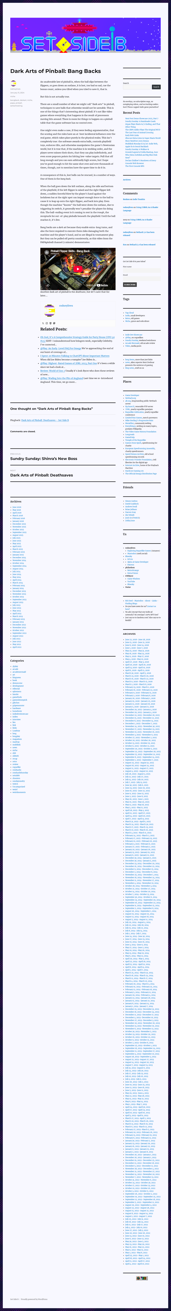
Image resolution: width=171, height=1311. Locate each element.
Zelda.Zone (130, 521)
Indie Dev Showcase (133, 335)
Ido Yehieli (129, 515)
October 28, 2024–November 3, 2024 (141, 886)
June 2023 (17, 608)
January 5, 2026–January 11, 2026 (139, 707)
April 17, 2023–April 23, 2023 (137, 1110)
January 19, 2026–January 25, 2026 (140, 701)
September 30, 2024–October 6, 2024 (141, 897)
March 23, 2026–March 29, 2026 (139, 676)
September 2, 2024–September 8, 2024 (142, 908)
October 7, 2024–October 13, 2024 (139, 894)
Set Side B (14, 1299)
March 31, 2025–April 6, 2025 (138, 821)
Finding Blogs (131, 603)
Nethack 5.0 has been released (142, 245)
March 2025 (18, 549)
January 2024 (18, 588)
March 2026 (18, 515)
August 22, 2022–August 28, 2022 (139, 1208)
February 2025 (19, 552)
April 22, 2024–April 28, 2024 (138, 961)
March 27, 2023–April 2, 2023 (138, 1118)
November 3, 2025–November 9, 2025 (141, 735)
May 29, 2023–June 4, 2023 (137, 1093)
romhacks (17, 770)
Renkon (126, 199)
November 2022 (19, 627)
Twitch (136, 518)
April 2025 (17, 546)
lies (14, 722)
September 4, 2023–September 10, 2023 (142, 1054)
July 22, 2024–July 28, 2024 (137, 925)
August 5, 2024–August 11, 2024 (139, 919)
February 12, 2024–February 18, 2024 (141, 989)
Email (125, 275)
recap (15, 759)
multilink (16, 745)
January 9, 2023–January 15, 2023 (139, 1149)
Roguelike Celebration (134, 412)
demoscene (17, 683)
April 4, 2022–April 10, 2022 (137, 1264)
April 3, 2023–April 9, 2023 (136, 1115)
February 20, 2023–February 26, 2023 (141, 1132)
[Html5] (50, 323)
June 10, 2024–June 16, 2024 (137, 942)
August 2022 (18, 636)
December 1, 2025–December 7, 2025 (141, 723)
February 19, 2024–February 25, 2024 (141, 987)
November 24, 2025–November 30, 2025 (142, 726)
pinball (19, 103)
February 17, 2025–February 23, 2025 (141, 838)
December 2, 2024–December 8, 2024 (141, 872)
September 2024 (19, 566)
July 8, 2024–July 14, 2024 (136, 931)
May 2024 (17, 577)
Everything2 (130, 426)
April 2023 (17, 613)
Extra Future (132, 573)
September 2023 (19, 599)
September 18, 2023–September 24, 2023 (142, 1048)
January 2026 (18, 521)
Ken (125, 245)
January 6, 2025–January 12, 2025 (139, 855)
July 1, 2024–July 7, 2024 (135, 933)
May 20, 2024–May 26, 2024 (137, 950)
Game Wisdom (133, 579)
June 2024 (17, 574)
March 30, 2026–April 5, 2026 (138, 673)
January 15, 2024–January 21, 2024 (140, 1001)
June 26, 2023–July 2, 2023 (136, 1082)
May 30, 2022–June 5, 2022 (137, 1241)
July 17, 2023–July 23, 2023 (136, 1073)
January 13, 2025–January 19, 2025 (140, 852)
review (15, 764)
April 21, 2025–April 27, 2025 (137, 813)
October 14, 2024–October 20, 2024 (140, 891)
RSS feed (129, 601)
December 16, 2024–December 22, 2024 (142, 866)
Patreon (130, 565)
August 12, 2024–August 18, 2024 (139, 917)
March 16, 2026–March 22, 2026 (139, 679)
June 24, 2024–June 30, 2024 (137, 936)
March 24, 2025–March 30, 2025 (139, 824)
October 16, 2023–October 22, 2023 (140, 1037)
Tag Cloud (129, 313)
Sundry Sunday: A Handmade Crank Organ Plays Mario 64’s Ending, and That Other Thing (142, 124)
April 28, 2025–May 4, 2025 (137, 810)
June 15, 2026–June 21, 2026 (137, 642)
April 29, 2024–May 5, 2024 (137, 959)
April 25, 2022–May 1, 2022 (137, 1255)
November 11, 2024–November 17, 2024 (142, 880)
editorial (16, 689)
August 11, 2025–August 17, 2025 (139, 768)
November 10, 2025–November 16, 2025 (142, 732)
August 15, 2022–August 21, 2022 (139, 1211)
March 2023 (18, 616)
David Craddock (132, 504)
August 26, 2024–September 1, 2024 (140, 911)
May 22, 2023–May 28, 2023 (137, 1096)
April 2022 (17, 647)
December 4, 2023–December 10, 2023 (141, 1017)
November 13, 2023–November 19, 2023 (142, 1026)
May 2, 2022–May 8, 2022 (136, 1253)
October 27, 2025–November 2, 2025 (141, 737)
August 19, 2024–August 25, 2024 (139, 914)
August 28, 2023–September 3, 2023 (140, 1057)
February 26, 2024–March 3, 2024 (139, 984)
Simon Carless (131, 501)
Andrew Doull (131, 507)
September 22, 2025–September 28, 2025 (143, 751)
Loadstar (16, 731)
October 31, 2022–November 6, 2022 (140, 1180)
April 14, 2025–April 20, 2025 (137, 816)
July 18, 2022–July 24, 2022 (136, 1222)
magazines (17, 739)
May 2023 (17, 611)
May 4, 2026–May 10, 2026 (136, 659)
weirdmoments (19, 792)
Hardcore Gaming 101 (134, 471)
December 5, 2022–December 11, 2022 (141, 1166)
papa (12, 103)
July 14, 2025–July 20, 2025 (136, 779)
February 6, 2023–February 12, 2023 (140, 1138)
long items (129, 359)
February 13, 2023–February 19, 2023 (141, 1135)
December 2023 (19, 591)
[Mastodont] (54, 323)
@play (15, 666)
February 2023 (19, 619)
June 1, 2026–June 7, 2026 (136, 648)
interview (17, 719)
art (14, 675)
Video (127, 346)
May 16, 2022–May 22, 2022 (137, 1247)
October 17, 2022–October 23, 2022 (140, 1185)
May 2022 (17, 644)
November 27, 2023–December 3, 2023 (141, 1020)
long (14, 733)
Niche (127, 321)
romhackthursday (20, 773)
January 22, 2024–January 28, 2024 (140, 998)
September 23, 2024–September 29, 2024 (143, 900)
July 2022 (16, 639)
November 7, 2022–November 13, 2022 (141, 1177)
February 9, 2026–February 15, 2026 (141, 693)
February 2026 (19, 518)
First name (127, 267)
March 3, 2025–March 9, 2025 (138, 833)
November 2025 (19, 527)
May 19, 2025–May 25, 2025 (137, 802)
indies (15, 717)
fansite (15, 694)
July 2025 (16, 538)
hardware (17, 708)
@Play (128, 337)
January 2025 (18, 555)
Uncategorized (19, 787)
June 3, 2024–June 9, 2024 (136, 945)
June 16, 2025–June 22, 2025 (137, 791)
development (18, 686)
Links (154, 601)
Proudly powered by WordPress (34, 1299)
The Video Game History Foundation (140, 432)
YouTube (131, 581)
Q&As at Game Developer (137, 562)
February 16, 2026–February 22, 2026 (141, 690)
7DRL (127, 409)
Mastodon (131, 553)
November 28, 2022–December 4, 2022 (142, 1169)
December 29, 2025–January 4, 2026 (141, 709)
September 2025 (19, 532)
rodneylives (15, 89)
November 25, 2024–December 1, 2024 (141, 875)
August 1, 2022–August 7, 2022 (138, 1216)
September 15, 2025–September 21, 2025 (142, 754)
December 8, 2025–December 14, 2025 (141, 721)
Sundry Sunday (131, 340)
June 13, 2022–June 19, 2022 (137, 1236)
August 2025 (18, 535)
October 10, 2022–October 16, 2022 (140, 1188)
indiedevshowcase (20, 714)
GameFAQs (130, 437)
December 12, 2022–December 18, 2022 (142, 1163)
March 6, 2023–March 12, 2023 (138, 1127)
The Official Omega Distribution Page (141, 474)
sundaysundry (19, 781)
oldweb (16, 756)
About (147, 601)
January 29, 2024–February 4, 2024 (140, 995)
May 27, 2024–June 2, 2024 (137, 947)
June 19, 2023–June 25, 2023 (137, 1085)
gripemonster (18, 705)
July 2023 (16, 605)
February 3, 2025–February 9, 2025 (140, 844)
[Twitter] (43, 323)
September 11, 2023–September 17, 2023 (142, 1051)
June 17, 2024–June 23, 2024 (137, 939)
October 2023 (18, 597)
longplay (16, 736)
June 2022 (17, 641)
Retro (127, 318)
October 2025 (18, 529)
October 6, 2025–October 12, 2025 (139, 746)
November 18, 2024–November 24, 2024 (142, 877)
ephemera (17, 691)
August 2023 (18, 602)
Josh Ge (128, 518)
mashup (16, 742)
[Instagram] (47, 323)
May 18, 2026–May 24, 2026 (137, 653)
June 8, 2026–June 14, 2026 (137, 645)
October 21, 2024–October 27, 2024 (140, 889)
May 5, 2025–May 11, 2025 (136, 807)
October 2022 (18, 630)
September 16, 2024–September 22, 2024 (143, 903)
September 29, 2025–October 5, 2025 (141, 749)
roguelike (17, 767)
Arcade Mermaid (132, 343)
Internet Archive (132, 465)
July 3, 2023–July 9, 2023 (135, 1079)
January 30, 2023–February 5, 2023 (140, 1141)
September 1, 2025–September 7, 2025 (141, 760)
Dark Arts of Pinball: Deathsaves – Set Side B (45, 420)
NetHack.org (130, 398)
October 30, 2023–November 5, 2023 (140, 1031)
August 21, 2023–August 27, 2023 (139, 1059)
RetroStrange (133, 570)
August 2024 (18, 569)
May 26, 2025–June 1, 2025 (137, 799)
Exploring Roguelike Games (139, 551)
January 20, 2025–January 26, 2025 (140, 849)
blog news (129, 368)
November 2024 (19, 560)
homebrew (17, 711)
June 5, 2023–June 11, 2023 (136, 1090)
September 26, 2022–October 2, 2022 (141, 1194)
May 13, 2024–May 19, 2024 (137, 953)
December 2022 (19, 625)
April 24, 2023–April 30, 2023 (137, 1107)
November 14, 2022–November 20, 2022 (142, 1174)
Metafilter (129, 423)
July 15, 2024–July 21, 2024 (136, 928)
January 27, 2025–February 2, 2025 (140, 847)
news (15, 747)
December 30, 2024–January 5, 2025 (140, 858)
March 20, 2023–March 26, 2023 (139, 1121)
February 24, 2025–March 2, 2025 (139, 835)
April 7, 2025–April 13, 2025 (137, 819)
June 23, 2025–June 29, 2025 (137, 788)
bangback (14, 100)
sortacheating (16, 106)
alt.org (128, 401)
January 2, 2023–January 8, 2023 (139, 1152)
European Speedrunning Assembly (140, 448)
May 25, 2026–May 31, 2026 (137, 651)
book (15, 680)
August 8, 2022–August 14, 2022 (139, 1213)
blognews (17, 677)
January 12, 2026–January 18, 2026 (140, 704)
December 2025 (19, 524)
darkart (23, 100)
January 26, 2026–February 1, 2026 (140, 698)
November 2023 (19, 594)
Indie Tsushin (139, 199)
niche (12, 96)
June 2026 (17, 507)
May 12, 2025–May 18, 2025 (137, 805)
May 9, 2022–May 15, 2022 (136, 1250)
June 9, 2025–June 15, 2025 (137, 793)
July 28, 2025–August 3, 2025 (137, 774)
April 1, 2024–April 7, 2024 (136, 970)
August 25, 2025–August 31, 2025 (139, 763)
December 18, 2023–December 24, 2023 (142, 1012)
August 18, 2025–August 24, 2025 (139, 765)
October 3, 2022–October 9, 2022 (139, 1191)
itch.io (130, 559)
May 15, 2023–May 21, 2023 (137, 1099)
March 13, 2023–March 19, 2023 (139, 1124)
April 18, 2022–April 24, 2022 (137, 1258)
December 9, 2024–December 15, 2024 (141, 869)
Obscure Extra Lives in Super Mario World (143, 138)
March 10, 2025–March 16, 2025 (139, 830)
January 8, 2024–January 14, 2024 (139, 1003)
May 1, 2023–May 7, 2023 (136, 1104)
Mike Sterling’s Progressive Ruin (139, 420)
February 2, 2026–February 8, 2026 (140, 695)
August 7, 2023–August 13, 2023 (139, 1065)
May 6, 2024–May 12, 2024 (136, 956)
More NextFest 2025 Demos (137, 141)
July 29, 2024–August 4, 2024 (138, 922)
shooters (16, 778)
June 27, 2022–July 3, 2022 (136, 1230)
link (14, 725)
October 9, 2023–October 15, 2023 (139, 1040)
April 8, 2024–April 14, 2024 (137, 967)
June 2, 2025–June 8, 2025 (136, 796)
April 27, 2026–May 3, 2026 (137, 662)
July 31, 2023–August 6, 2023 (137, 1068)
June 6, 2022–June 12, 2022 (137, 1239)
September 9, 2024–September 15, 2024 (142, 905)
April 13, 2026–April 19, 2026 (137, 667)
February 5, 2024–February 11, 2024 (140, 992)
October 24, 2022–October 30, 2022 (140, 1183)
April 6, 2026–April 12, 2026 (137, 670)
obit (14, 753)
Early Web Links (132, 135)
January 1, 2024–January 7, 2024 (139, 1006)
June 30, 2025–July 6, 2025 (136, 785)
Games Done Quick (133, 443)
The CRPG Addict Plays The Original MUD (142, 130)
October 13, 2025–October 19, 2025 (140, 743)
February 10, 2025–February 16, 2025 (141, 841)
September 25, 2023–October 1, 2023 (141, 1045)
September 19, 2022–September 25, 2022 (143, 1197)
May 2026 (17, 510)
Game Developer (132, 395)
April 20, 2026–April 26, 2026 (138, 665)
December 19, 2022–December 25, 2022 (142, 1160)
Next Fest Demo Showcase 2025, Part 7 (141, 118)
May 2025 (17, 543)
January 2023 (18, 622)
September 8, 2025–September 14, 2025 (142, 757)
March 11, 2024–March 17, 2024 (139, 978)
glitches (16, 703)
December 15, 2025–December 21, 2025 (142, 718)
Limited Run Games (133, 418)
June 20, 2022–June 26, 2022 (137, 1233)
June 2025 (17, 541)
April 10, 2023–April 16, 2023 (137, 1113)
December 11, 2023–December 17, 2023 (142, 1015)
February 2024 (19, 585)
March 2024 (18, 583)
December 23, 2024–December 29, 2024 (142, 863)
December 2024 (19, 557)
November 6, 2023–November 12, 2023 (141, 1029)
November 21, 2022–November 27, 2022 (142, 1171)
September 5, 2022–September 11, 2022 (142, 1202)
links (15, 728)
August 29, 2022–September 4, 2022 (141, 1205)
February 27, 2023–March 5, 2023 (139, 1129)
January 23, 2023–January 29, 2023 (140, 1143)
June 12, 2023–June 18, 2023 (137, 1087)
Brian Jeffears (131, 509)
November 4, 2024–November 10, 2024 (142, 883)
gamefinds (17, 697)
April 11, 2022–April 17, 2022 (137, 1261)
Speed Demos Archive (134, 454)
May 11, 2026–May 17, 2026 (137, 656)
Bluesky (128, 556)
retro (15, 761)
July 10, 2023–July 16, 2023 (136, 1076)
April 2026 (17, 513)
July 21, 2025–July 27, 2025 (136, 777)
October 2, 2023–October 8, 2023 (139, 1043)
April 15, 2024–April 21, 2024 (137, 964)
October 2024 (18, 563)
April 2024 (17, 580)
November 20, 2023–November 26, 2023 (142, 1023)
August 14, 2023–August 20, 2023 (139, 1062)
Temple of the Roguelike (135, 440)
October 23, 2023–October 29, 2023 (140, 1034)
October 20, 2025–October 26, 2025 (140, 740)
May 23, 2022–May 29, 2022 (137, 1244)
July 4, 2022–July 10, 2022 (136, 1227)
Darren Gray (130, 512)
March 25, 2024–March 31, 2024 (139, 973)
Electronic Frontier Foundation (138, 460)
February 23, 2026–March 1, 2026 (139, 687)
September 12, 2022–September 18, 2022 (142, 1199)
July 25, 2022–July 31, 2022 (136, 1219)
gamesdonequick (20, 700)
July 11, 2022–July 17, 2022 (136, 1225)
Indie (127, 315)
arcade (15, 669)
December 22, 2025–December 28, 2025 (142, 715)
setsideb (16, 775)
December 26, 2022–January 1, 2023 (140, 1155)
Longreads (129, 434)
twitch (15, 784)
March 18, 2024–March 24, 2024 (139, 975)
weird (15, 789)
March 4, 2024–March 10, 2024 (138, 981)
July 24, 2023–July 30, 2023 (136, 1071)
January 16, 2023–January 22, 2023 (140, 1146)
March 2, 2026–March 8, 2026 (138, 684)
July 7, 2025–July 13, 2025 (136, 782)
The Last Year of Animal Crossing (139, 132)
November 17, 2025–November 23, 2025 (142, 729)
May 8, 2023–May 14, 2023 (136, 1101)
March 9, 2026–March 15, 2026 (139, 681)
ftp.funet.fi (129, 406)
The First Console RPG (134, 166)
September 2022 (19, 633)
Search (126, 83)
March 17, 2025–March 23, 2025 (139, 827)
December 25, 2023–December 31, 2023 (142, 1009)
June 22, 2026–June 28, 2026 (137, 639)
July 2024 (16, 571)
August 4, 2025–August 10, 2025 (139, 771)
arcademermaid (19, 672)
